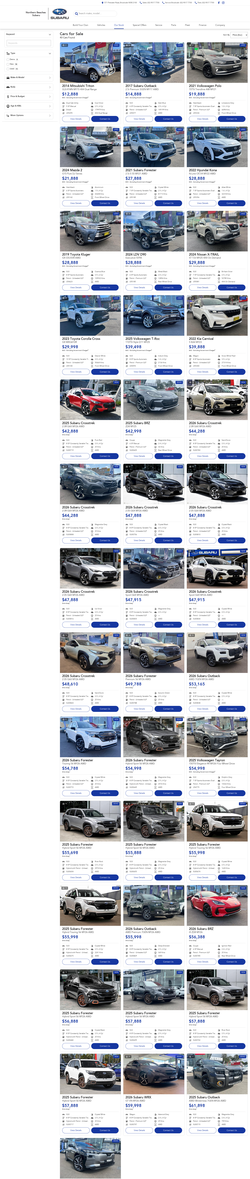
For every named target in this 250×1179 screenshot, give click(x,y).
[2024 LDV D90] (153, 231)
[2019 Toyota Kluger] (90, 231)
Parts (173, 25)
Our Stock (119, 25)
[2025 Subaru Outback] (217, 1074)
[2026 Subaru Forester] (153, 652)
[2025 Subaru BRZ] (153, 399)
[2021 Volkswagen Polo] (217, 62)
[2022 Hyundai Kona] (217, 147)
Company (220, 25)
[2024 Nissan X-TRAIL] (217, 231)
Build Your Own (80, 25)
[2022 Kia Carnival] (217, 315)
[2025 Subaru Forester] (90, 821)
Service (158, 25)
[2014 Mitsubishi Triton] (90, 62)
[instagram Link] (223, 3)
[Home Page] (47, 14)
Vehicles (101, 25)
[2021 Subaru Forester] (153, 147)
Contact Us (105, 119)
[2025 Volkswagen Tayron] (217, 737)
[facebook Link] (219, 3)
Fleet (187, 25)
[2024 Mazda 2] (90, 147)
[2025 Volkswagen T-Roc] (153, 315)
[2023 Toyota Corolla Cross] (90, 315)
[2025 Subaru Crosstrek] (90, 399)
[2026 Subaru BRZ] (217, 905)
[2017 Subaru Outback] (153, 62)
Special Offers (139, 25)
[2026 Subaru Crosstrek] (217, 399)
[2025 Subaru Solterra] (90, 1158)
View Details (75, 119)
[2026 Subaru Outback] (217, 652)
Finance (202, 25)
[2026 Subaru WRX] (153, 1074)
